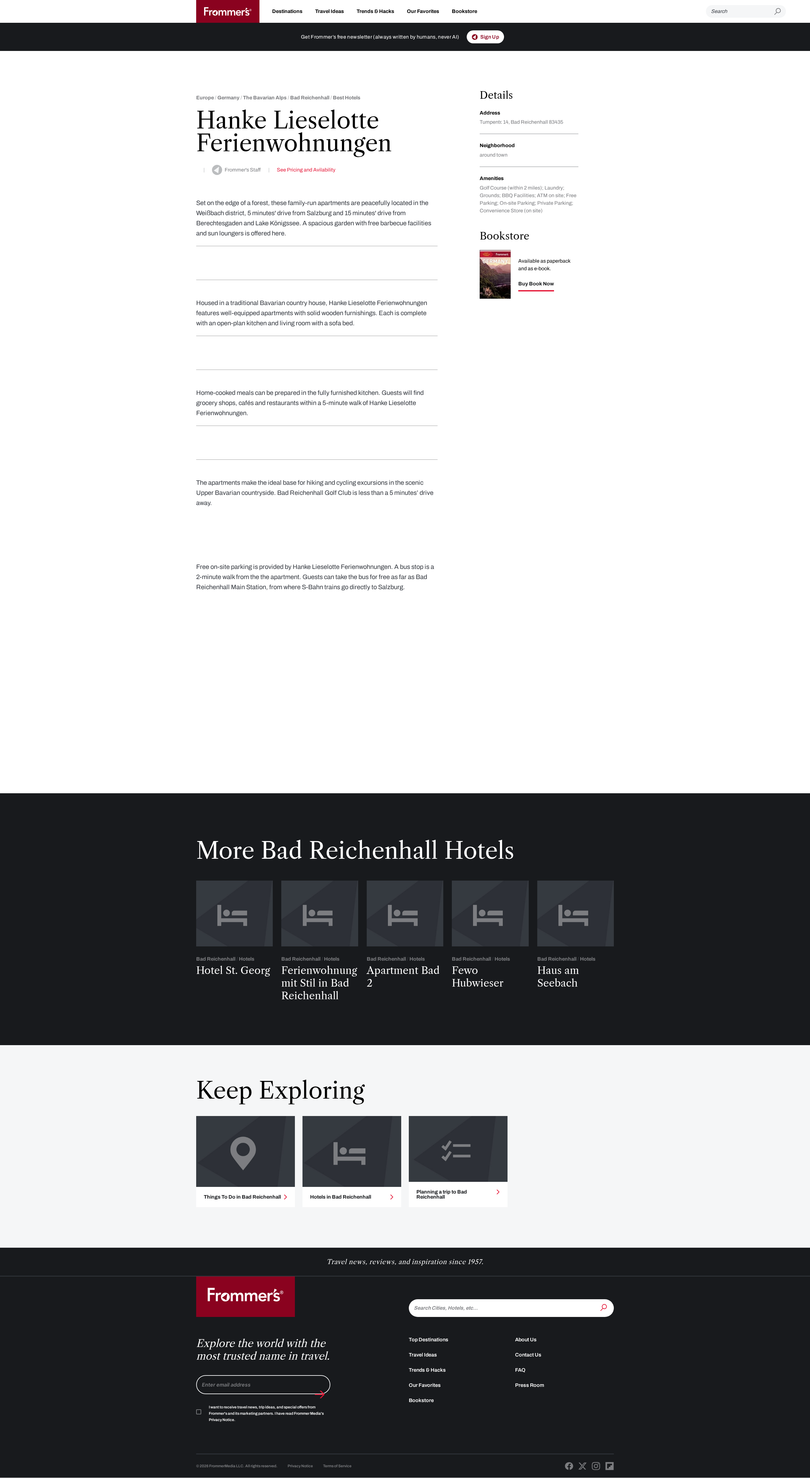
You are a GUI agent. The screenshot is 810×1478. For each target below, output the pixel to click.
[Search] (604, 1307)
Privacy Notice (300, 1466)
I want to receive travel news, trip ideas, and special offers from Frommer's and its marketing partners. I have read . (266, 1413)
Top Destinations (428, 1339)
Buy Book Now (536, 283)
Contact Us (528, 1354)
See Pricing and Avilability (306, 169)
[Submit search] (780, 11)
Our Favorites (423, 11)
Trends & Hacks (375, 11)
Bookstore (464, 11)
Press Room (529, 1385)
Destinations (287, 11)
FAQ (520, 1370)
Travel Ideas (329, 11)
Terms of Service (337, 1466)
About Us (526, 1339)
